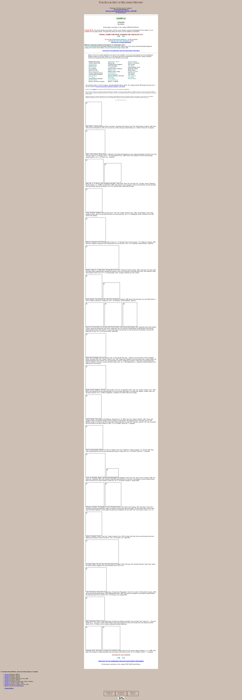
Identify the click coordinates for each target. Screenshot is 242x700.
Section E (7, 680)
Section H (7, 684)
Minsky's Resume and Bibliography (14, 685)
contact (94, 89)
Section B (7, 675)
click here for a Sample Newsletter (121, 42)
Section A (7, 674)
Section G (7, 683)
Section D (7, 678)
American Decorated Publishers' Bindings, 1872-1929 (121, 11)
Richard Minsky (122, 12)
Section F (7, 681)
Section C (7, 677)
